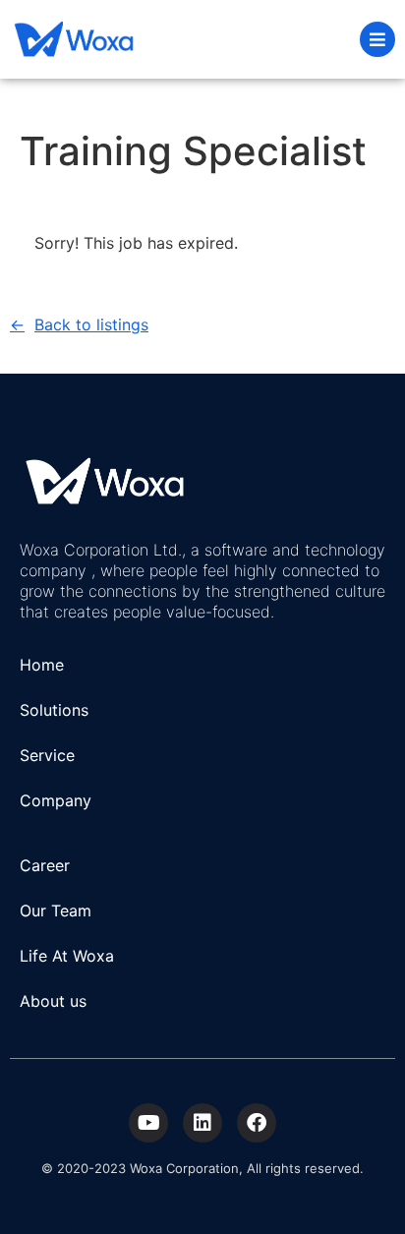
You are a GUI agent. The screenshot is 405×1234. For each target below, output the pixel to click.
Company (55, 800)
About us (53, 1001)
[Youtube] (148, 1123)
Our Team (55, 910)
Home (42, 665)
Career (45, 865)
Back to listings (91, 324)
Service (47, 755)
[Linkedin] (202, 1123)
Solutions (54, 710)
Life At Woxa (67, 956)
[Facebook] (256, 1123)
